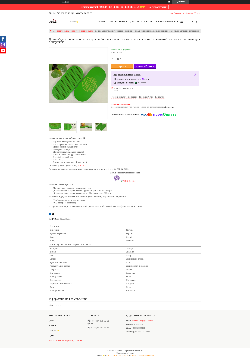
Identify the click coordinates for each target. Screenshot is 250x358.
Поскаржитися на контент (117, 355)
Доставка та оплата (141, 22)
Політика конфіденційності (142, 355)
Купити (122, 66)
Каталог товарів (118, 22)
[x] (53, 214)
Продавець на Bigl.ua (125, 353)
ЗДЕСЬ (80, 165)
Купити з (140, 66)
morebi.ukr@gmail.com (142, 321)
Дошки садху (63, 31)
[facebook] (50, 214)
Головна (102, 22)
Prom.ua (139, 351)
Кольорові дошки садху (82, 31)
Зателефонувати (158, 6)
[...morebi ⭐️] (58, 21)
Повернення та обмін (166, 22)
